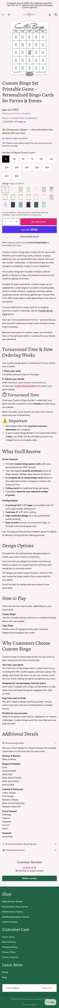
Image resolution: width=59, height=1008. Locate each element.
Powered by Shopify (40, 999)
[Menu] (3, 15)
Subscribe (47, 988)
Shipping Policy (9, 947)
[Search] (9, 15)
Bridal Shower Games (12, 911)
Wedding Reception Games (15, 916)
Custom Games (9, 922)
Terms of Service (10, 957)
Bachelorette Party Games (15, 906)
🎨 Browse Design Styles (13, 743)
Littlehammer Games (25, 999)
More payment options (29, 236)
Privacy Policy (9, 952)
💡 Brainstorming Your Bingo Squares (19, 843)
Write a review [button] (29, 878)
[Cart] (56, 15)
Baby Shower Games (12, 901)
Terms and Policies (29, 1005)
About (5, 972)
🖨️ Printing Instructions (13, 850)
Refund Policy (9, 942)
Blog (4, 977)
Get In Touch (8, 936)
